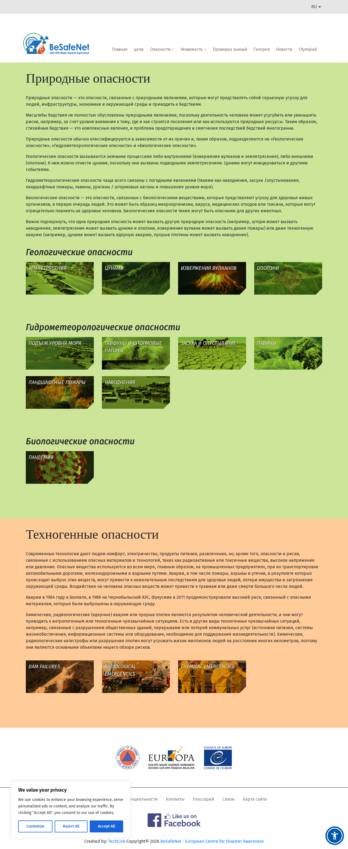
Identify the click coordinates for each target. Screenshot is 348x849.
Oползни (268, 268)
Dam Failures (44, 667)
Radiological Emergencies (120, 670)
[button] (335, 836)
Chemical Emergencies (208, 667)
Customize (35, 826)
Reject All (71, 826)
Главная (119, 49)
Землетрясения (48, 268)
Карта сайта (255, 799)
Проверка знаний (230, 49)
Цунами (114, 268)
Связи (228, 799)
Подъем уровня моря (55, 343)
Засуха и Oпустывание (208, 343)
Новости (284, 49)
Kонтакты (175, 799)
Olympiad (308, 49)
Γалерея (262, 49)
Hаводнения (120, 382)
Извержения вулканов (209, 268)
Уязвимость (192, 49)
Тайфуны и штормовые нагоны (133, 347)
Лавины (266, 343)
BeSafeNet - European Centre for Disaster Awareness (212, 841)
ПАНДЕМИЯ (41, 457)
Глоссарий (203, 799)
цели (139, 49)
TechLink (116, 841)
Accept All (106, 826)
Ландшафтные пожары (57, 382)
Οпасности (161, 49)
